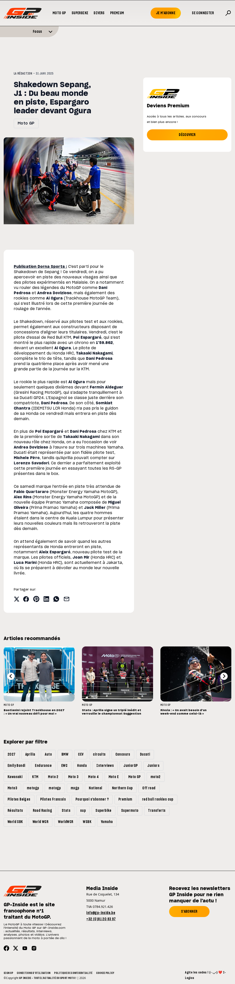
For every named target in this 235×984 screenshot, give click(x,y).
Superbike (80, 13)
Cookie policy (105, 973)
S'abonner (189, 911)
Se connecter (203, 13)
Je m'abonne (165, 13)
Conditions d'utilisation (33, 973)
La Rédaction (23, 73)
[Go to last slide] (11, 676)
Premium (117, 13)
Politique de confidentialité (73, 973)
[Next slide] (224, 676)
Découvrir (187, 135)
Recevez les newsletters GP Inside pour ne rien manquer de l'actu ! (199, 894)
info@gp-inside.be (100, 913)
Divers (99, 13)
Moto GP (59, 13)
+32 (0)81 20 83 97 (101, 919)
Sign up (8, 973)
